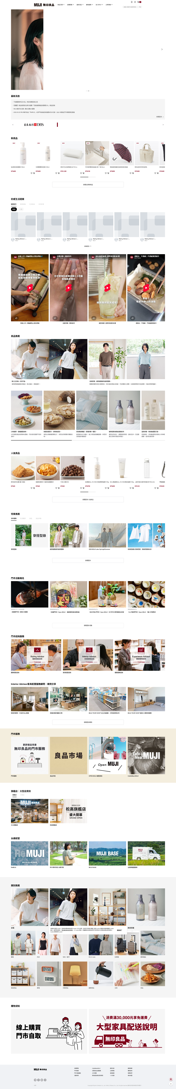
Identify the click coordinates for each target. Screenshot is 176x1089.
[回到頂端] (171, 1084)
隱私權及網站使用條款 (67, 930)
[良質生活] (171, 1079)
